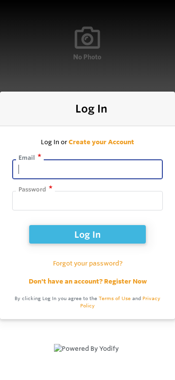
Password (32, 189)
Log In (87, 234)
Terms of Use (115, 298)
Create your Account (101, 142)
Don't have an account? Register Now (88, 281)
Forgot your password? (87, 263)
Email (26, 157)
